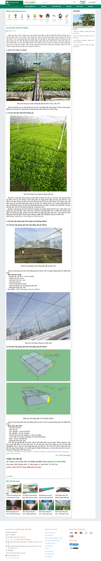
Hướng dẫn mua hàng (50, 543)
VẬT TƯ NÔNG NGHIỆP (33, 462)
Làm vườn (80, 6)
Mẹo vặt (69, 6)
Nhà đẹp (43, 6)
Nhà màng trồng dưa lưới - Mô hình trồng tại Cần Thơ (13, 514)
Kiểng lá (90, 6)
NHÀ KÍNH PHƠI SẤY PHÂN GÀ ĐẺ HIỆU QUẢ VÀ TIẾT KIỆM (62, 498)
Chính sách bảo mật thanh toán (52, 540)
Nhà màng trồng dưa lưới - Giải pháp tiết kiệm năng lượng (30, 514)
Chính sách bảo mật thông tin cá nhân (53, 538)
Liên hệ (46, 548)
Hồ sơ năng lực (48, 556)
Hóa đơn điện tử (48, 546)
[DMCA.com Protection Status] (73, 549)
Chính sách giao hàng (50, 532)
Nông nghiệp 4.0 (30, 6)
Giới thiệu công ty (49, 551)
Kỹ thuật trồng (56, 6)
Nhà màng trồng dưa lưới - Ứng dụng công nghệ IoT (45, 514)
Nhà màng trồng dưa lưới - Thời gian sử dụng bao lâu (62, 514)
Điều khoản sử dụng (49, 553)
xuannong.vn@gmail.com (13, 555)
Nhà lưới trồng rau (15, 50)
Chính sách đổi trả (49, 535)
